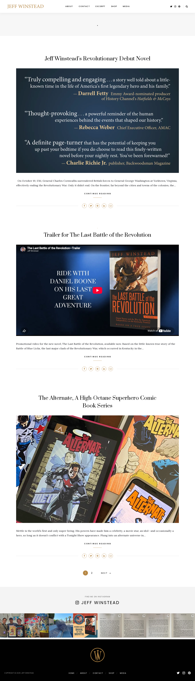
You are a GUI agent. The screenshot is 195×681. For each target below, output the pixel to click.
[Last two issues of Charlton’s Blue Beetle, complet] (36, 625)
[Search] (187, 6)
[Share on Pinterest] (97, 206)
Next (104, 573)
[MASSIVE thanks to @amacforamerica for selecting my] (85, 625)
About (69, 6)
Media (126, 6)
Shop (114, 6)
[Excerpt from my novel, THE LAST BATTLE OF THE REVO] (110, 625)
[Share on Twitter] (91, 206)
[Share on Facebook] (84, 206)
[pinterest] (179, 6)
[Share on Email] (110, 206)
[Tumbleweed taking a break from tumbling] (61, 625)
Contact (84, 6)
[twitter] (171, 6)
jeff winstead (100, 603)
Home (72, 673)
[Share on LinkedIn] (104, 206)
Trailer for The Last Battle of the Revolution (97, 235)
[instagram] (175, 6)
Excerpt (100, 6)
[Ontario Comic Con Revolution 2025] (12, 625)
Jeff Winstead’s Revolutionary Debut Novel (97, 58)
